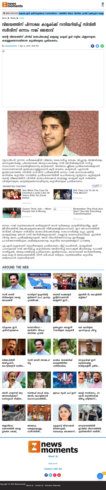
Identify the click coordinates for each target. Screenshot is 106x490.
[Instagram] (54, 475)
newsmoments (11, 46)
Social (21, 18)
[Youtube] (59, 475)
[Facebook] (46, 475)
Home (4, 18)
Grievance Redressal (52, 486)
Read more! (53, 464)
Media (13, 18)
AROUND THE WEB (15, 268)
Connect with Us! (53, 469)
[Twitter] (50, 475)
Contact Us (39, 486)
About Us (53, 456)
